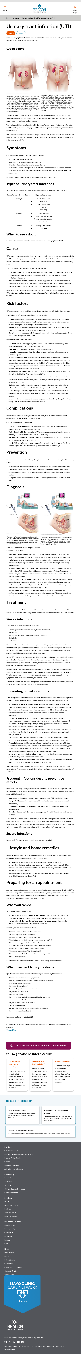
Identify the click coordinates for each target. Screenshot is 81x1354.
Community (9, 1174)
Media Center (9, 1275)
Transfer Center (10, 1213)
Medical (7, 1201)
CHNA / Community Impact (14, 1189)
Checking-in (8, 1232)
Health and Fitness (11, 1205)
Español (20, 33)
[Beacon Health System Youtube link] (18, 1341)
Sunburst (7, 1185)
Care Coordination (11, 1193)
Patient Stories (9, 1260)
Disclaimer (8, 1346)
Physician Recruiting (11, 1165)
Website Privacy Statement (44, 1346)
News (6, 1249)
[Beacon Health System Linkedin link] (22, 1341)
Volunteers (8, 1181)
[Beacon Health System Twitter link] (14, 1341)
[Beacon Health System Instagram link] (10, 1341)
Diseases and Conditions (29, 18)
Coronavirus (8, 1264)
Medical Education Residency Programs (18, 1154)
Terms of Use (11, 1030)
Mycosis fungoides (62, 1061)
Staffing (8, 1147)
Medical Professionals (12, 1158)
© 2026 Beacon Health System (15, 1338)
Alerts (6, 1256)
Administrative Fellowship (13, 1169)
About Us (31, 1338)
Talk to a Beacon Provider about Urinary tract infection (40, 1045)
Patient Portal (9, 1225)
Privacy (7, 1240)
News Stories (9, 1252)
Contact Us (40, 1338)
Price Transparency (11, 1216)
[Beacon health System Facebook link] (5, 1341)
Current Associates (11, 1150)
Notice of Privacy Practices (23, 1346)
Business (7, 1209)
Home (8, 18)
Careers (7, 1162)
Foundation (8, 1178)
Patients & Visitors (12, 1222)
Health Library (16, 18)
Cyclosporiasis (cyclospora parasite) (14, 1064)
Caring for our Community (13, 1267)
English (10, 33)
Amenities (8, 1236)
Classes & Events (10, 1271)
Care (6, 1244)
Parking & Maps (10, 1229)
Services (8, 1198)
